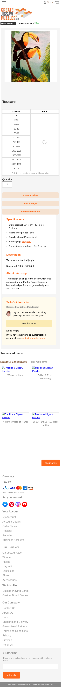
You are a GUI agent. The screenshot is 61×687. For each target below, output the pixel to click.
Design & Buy (8, 23)
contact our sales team (33, 338)
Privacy (6, 635)
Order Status (9, 526)
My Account (9, 517)
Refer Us (7, 644)
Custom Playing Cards (15, 590)
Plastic (6, 561)
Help (5, 617)
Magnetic (7, 566)
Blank (5, 575)
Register (7, 530)
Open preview (30, 195)
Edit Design (30, 203)
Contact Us (8, 608)
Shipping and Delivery (15, 621)
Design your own (30, 211)
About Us (7, 612)
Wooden (7, 557)
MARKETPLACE (29, 23)
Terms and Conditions (15, 631)
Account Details (11, 521)
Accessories (9, 580)
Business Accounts (13, 540)
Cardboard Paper (12, 552)
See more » (51, 463)
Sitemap (7, 640)
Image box (26, 241)
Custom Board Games (15, 595)
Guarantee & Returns (14, 626)
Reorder (7, 535)
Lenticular (8, 571)
